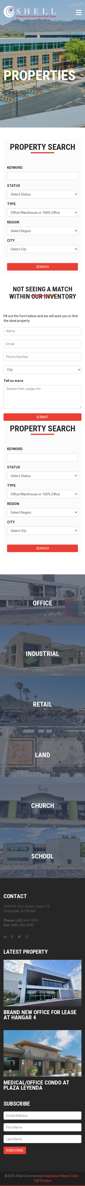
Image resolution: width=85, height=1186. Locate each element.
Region (13, 222)
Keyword (15, 167)
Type (11, 204)
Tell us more (13, 381)
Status (13, 186)
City (11, 240)
